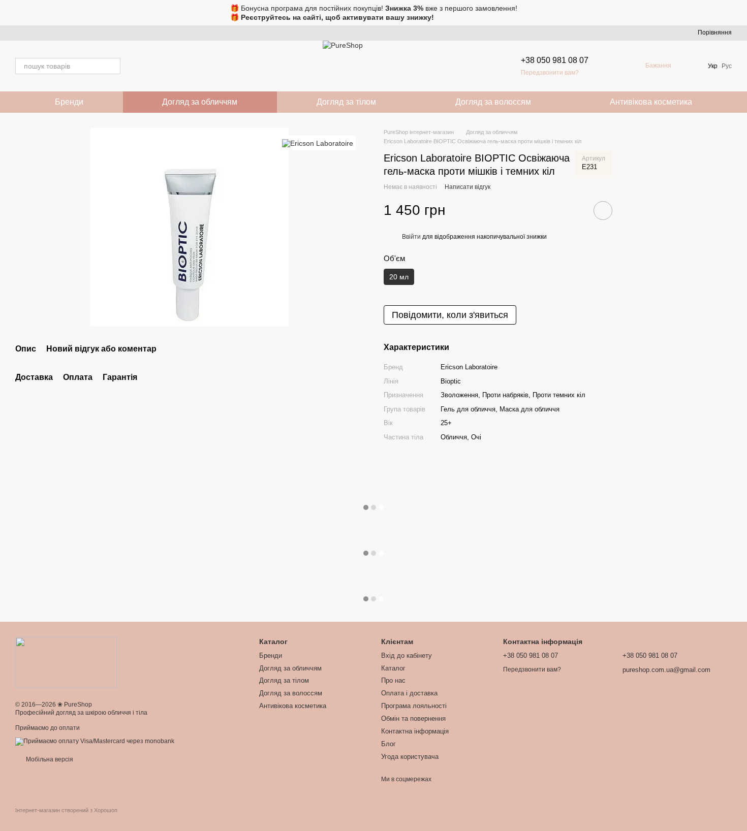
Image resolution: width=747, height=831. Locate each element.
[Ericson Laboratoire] (317, 143)
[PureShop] (66, 662)
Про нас (393, 680)
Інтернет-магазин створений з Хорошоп (66, 810)
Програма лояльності (414, 706)
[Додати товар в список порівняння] (574, 210)
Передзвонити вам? (550, 72)
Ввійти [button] (411, 236)
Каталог (393, 668)
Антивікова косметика (651, 102)
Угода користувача (410, 756)
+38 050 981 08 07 (554, 60)
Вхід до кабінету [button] (406, 655)
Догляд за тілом (346, 102)
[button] (739, 13)
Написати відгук (467, 186)
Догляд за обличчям (199, 102)
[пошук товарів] (112, 66)
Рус (727, 66)
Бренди (69, 102)
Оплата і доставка (409, 693)
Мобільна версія (48, 759)
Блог (388, 744)
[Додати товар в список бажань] (603, 210)
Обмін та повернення (413, 718)
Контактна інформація (415, 731)
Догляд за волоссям (493, 102)
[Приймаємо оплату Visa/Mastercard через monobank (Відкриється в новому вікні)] (94, 741)
